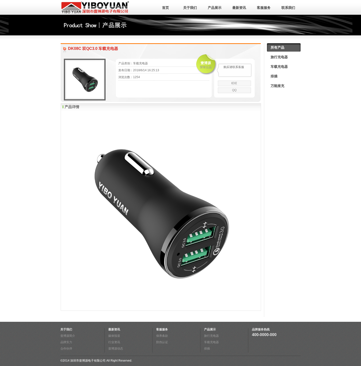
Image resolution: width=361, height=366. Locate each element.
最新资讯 (239, 8)
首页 (165, 8)
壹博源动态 (115, 348)
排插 (274, 76)
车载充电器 (279, 67)
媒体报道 (114, 336)
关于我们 (190, 8)
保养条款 (162, 336)
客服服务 (264, 8)
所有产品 (277, 47)
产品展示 (215, 8)
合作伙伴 (66, 348)
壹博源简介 (67, 336)
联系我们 (288, 8)
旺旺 (234, 83)
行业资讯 (114, 342)
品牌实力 (66, 342)
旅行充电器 (279, 57)
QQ (234, 90)
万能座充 (277, 86)
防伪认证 (162, 342)
